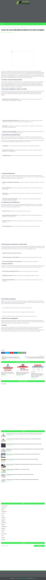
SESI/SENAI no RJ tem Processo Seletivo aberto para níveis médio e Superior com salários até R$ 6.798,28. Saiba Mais (37, 375)
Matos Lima (4, 32)
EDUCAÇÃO (3, 519)
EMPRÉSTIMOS (4, 522)
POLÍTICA (3, 532)
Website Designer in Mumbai (22, 578)
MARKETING (3, 528)
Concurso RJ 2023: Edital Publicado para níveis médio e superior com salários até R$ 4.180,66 (23, 438)
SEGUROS (3, 537)
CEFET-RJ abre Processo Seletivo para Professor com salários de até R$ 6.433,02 (7, 373)
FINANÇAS (3, 524)
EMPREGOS (3, 520)
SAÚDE (3, 535)
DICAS (3, 515)
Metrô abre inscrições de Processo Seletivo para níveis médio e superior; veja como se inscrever (24, 444)
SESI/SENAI (3, 539)
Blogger (34, 578)
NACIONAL (3, 530)
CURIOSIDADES (4, 511)
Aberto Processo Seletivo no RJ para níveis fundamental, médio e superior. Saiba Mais (22, 459)
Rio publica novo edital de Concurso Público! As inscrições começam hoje (19, 474)
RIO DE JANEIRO (4, 533)
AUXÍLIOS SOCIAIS (4, 506)
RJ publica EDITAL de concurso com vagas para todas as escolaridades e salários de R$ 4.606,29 (24, 433)
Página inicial (3, 27)
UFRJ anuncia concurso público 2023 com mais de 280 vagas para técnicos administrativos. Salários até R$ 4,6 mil (25, 450)
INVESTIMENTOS (4, 526)
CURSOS (3, 513)
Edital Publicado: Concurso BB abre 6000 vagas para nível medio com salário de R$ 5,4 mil (23, 454)
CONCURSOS (4, 507)
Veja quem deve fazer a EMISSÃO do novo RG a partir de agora (17, 469)
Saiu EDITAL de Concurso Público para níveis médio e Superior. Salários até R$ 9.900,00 (22, 479)
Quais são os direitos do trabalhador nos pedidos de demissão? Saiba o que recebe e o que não (24, 464)
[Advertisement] (23, 13)
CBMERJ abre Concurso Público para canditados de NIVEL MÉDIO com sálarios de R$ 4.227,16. (23, 373)
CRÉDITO (3, 509)
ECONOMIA (3, 517)
